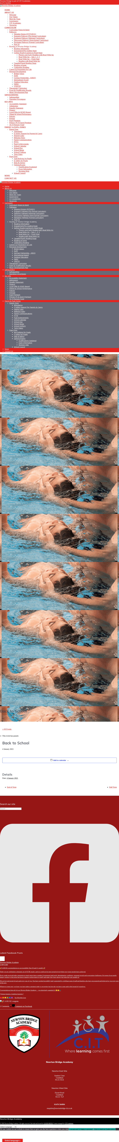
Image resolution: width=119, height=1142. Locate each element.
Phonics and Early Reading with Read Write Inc (36, 55)
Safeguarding (11, 95)
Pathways (12, 32)
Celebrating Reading (21, 67)
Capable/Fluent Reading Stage (25, 63)
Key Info (9, 101)
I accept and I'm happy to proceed (80, 1129)
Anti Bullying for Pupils (23, 159)
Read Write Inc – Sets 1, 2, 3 (29, 57)
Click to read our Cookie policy (104, 1129)
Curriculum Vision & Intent (19, 30)
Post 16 (16, 44)
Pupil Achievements (21, 144)
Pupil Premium (14, 121)
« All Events (6, 729)
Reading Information (21, 49)
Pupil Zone (13, 156)
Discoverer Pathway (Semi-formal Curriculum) (31, 40)
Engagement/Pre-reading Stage (25, 51)
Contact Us (10, 178)
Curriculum (10, 27)
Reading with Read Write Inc (29, 61)
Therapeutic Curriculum (18, 88)
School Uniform (20, 152)
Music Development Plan (18, 92)
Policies (12, 116)
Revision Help (24, 171)
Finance (12, 110)
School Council (19, 173)
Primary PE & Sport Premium (20, 123)
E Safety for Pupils (21, 161)
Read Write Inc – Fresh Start (29, 59)
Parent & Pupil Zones (15, 127)
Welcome (12, 15)
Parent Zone (13, 129)
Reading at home (20, 65)
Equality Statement (16, 108)
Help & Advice (19, 163)
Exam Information (25, 169)
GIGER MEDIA (48, 1123)
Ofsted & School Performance (20, 114)
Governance (13, 21)
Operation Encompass (17, 99)
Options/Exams (19, 165)
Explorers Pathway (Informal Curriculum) (29, 38)
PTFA (16, 142)
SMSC (16, 84)
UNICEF (17, 86)
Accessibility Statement (17, 104)
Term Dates (18, 154)
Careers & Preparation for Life (20, 69)
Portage (12, 118)
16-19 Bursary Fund (16, 125)
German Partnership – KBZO (25, 78)
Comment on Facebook (23, 1006)
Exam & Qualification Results (20, 90)
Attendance (18, 131)
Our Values (13, 17)
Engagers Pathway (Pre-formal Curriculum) (30, 36)
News (7, 175)
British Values (19, 74)
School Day (18, 148)
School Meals (19, 150)
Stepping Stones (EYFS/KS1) (25, 34)
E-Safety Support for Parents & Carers (28, 134)
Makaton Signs (19, 138)
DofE (16, 76)
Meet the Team (14, 19)
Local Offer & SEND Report (20, 112)
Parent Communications (22, 140)
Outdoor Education (21, 82)
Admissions (13, 106)
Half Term (113, 787)
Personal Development (17, 72)
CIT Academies (15, 23)
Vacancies (13, 25)
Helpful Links (19, 136)
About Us (9, 12)
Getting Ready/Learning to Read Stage (28, 53)
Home (7, 10)
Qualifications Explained (28, 167)
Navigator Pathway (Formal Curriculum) (29, 42)
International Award (21, 80)
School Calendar (20, 146)
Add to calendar (59, 760)
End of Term (11, 787)
